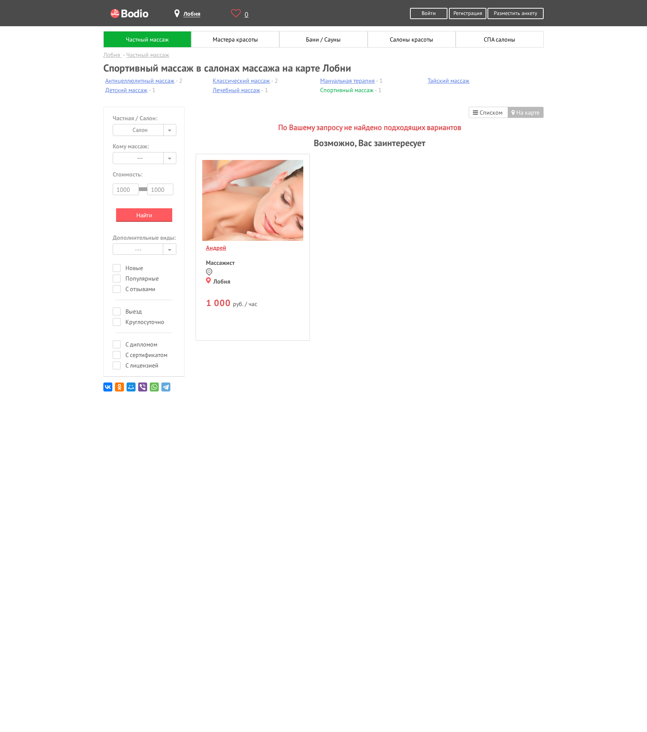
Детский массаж (126, 90)
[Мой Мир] (132, 389)
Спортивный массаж (347, 90)
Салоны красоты (411, 39)
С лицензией (141, 365)
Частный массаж (147, 39)
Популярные (142, 278)
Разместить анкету (515, 13)
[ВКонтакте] (108, 389)
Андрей (216, 247)
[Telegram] (166, 389)
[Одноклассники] (120, 389)
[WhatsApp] (155, 389)
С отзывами (140, 289)
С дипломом (141, 344)
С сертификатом (146, 355)
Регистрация (467, 13)
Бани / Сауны (323, 39)
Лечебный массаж (236, 90)
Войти (429, 13)
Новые (134, 268)
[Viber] (143, 389)
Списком (490, 112)
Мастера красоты (235, 39)
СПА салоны (499, 39)
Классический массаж (241, 80)
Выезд (133, 311)
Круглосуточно (144, 322)
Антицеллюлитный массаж (139, 80)
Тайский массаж (449, 80)
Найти (144, 215)
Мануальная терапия (347, 80)
